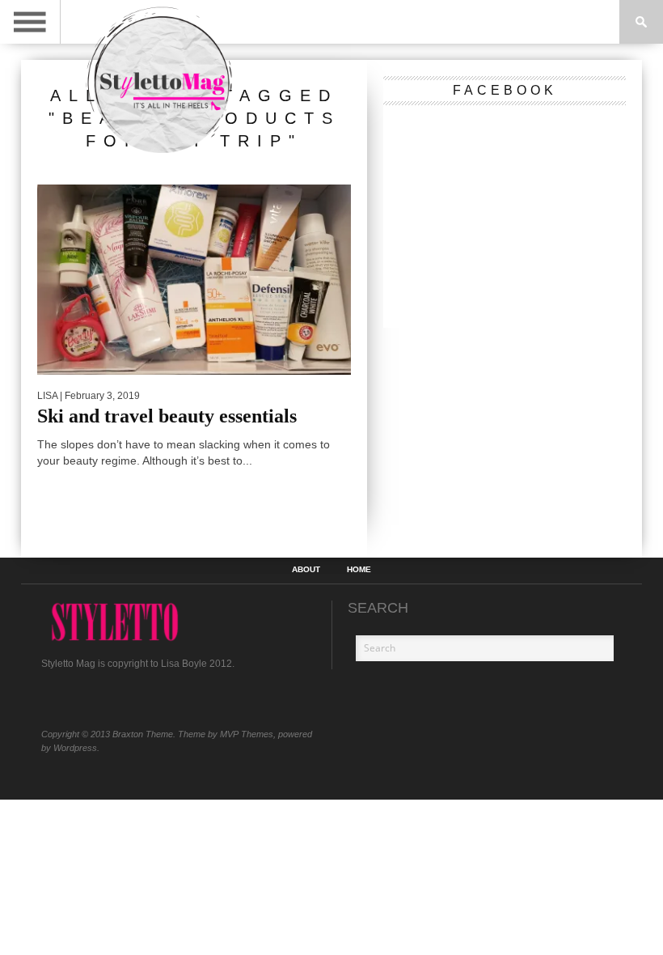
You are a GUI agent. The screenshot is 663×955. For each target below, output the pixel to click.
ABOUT (306, 570)
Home (359, 570)
